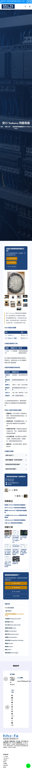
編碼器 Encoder (9, 643)
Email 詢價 (16, 595)
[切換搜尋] (25, 6)
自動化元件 (7, 126)
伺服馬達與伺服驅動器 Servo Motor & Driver (14, 614)
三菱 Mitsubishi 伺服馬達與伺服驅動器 (15, 520)
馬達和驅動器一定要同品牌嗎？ (14, 460)
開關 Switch (8, 649)
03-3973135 (12, 262)
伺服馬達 (5, 760)
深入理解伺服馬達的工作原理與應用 (23, 538)
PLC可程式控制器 (9, 607)
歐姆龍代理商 (12, 741)
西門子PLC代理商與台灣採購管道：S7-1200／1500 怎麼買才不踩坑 (15, 539)
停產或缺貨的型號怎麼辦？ (13, 464)
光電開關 (5, 763)
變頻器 (4, 761)
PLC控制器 (5, 756)
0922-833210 (12, 258)
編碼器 (4, 767)
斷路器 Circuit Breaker (11, 631)
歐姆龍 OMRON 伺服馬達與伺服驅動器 (15, 505)
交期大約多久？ (9, 455)
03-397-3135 (11, 480)
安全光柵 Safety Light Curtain (13, 625)
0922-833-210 (10, 479)
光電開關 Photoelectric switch (13, 618)
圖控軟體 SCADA (9, 622)
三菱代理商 (6, 741)
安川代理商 (18, 741)
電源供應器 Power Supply (11, 652)
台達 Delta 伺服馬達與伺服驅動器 (13, 523)
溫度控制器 (5, 765)
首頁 (2, 126)
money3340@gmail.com (13, 482)
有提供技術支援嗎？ (11, 469)
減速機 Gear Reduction (11, 637)
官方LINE (9, 484)
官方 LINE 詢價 (12, 266)
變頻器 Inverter (9, 646)
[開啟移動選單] (29, 6)
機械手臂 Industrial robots (12, 634)
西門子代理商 (23, 741)
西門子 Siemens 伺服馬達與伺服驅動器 (15, 507)
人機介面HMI (8, 611)
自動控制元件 (19, 742)
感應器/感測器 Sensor (10, 628)
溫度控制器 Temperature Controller (14, 640)
